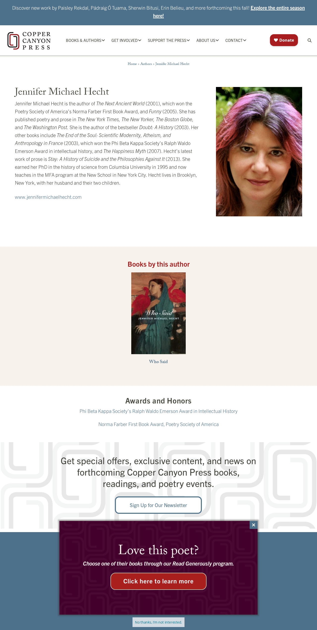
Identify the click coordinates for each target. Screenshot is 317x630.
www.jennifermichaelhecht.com (48, 197)
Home (132, 64)
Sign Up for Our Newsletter (158, 505)
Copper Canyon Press (29, 41)
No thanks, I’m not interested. (158, 622)
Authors (146, 64)
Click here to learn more (158, 581)
